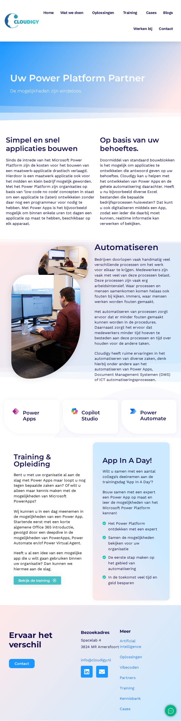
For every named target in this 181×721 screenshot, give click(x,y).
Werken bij (142, 28)
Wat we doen (71, 12)
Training (130, 12)
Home (48, 12)
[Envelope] (102, 672)
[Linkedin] (87, 672)
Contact (166, 28)
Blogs (168, 12)
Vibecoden (129, 667)
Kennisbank (130, 698)
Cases (151, 12)
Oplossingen (103, 12)
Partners (128, 677)
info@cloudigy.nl (96, 660)
